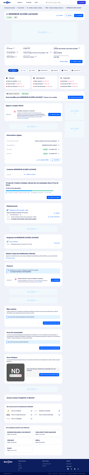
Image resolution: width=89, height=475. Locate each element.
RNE (58, 57)
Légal (24, 70)
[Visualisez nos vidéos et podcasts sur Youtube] (74, 469)
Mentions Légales (82, 473)
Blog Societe (68, 463)
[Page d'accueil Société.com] (7, 2)
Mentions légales (64, 61)
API (19, 470)
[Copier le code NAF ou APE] (50, 52)
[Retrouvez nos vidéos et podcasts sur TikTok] (78, 469)
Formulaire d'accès (10, 258)
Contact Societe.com (46, 463)
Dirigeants (55, 70)
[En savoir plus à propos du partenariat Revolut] (31, 415)
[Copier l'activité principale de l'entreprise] (58, 141)
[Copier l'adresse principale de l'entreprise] (79, 48)
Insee (55, 57)
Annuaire (20, 468)
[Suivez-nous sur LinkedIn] (68, 469)
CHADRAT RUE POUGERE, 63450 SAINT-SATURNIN (66, 48)
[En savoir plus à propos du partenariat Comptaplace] (31, 419)
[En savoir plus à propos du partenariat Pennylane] (59, 415)
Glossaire (44, 465)
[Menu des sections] (5, 70)
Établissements (44, 70)
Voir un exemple (25, 118)
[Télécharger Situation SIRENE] (58, 149)
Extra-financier (77, 70)
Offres (36, 2)
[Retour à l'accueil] (8, 461)
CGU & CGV (55, 473)
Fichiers (19, 465)
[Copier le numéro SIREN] (14, 48)
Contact (33, 70)
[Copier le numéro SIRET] (17, 52)
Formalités (28, 2)
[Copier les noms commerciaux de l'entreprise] (58, 145)
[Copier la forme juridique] (36, 56)
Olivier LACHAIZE (58, 52)
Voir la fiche (57, 243)
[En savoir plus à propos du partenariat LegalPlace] (31, 411)
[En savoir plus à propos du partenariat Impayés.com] (59, 411)
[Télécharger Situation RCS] (58, 153)
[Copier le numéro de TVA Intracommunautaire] (16, 56)
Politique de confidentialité (72, 473)
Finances (66, 70)
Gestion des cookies (62, 473)
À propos (49, 473)
